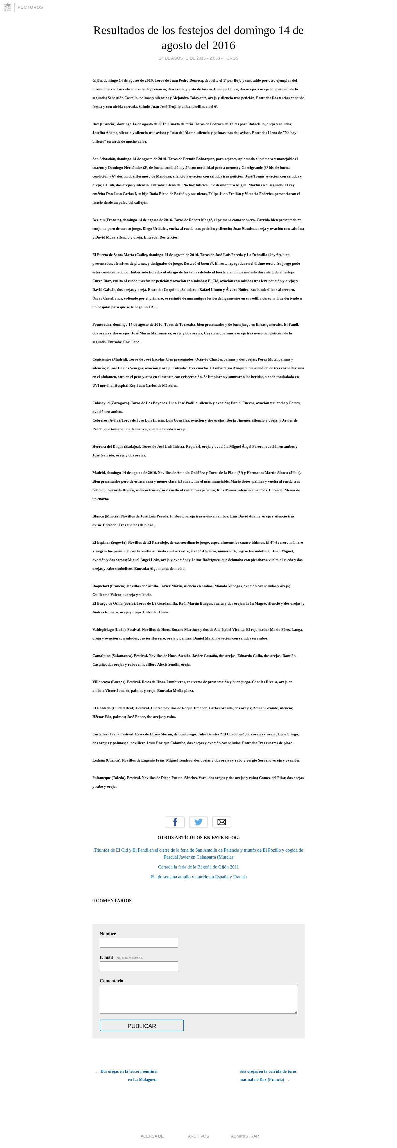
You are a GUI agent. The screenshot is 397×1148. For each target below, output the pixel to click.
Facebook (175, 822)
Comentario (111, 980)
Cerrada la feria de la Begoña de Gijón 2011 (198, 866)
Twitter (198, 822)
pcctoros (30, 7)
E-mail (121, 957)
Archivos (198, 1136)
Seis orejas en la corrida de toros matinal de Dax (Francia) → (267, 1075)
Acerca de (152, 1136)
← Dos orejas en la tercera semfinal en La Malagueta (126, 1075)
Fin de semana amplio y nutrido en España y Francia (199, 876)
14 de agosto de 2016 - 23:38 (189, 58)
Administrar (245, 1136)
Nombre (108, 933)
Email (221, 822)
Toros (231, 58)
